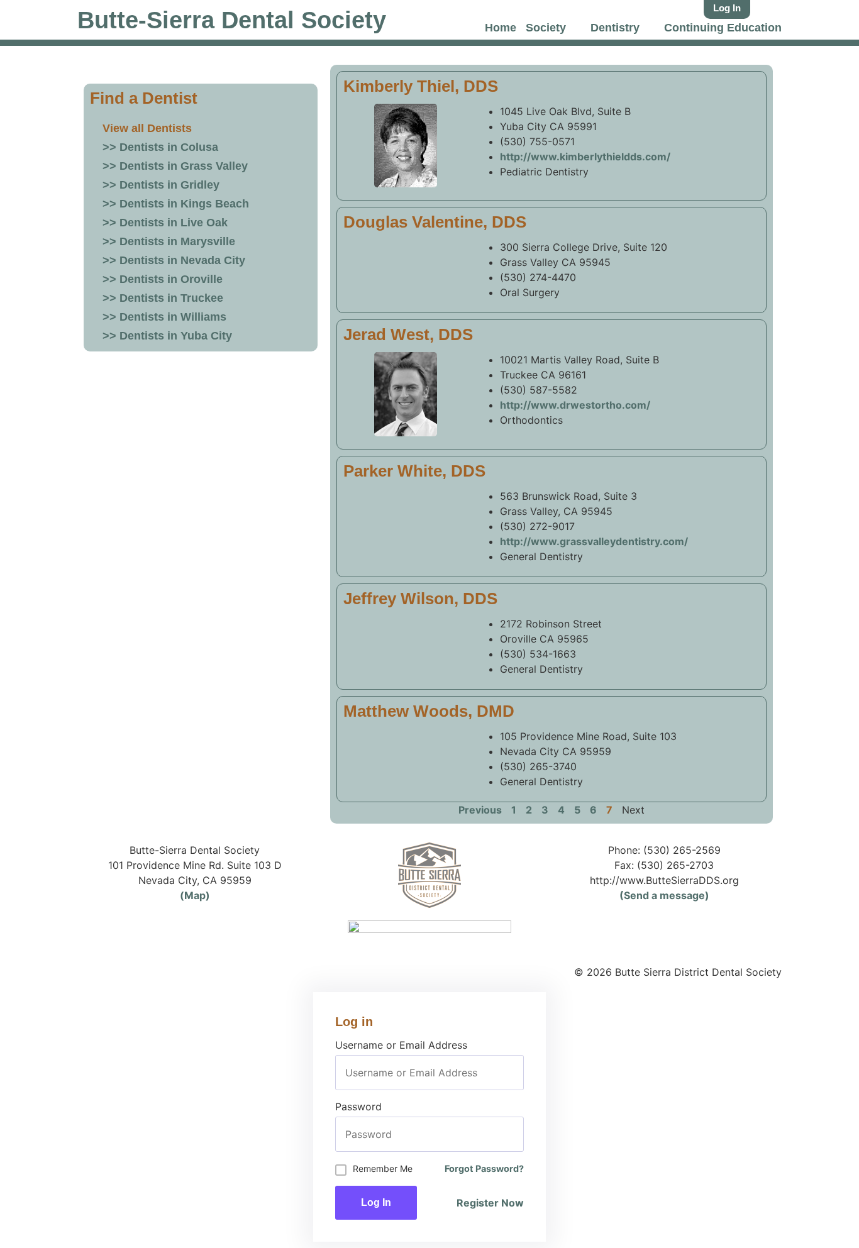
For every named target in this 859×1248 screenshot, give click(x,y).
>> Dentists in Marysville (169, 241)
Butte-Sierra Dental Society (231, 20)
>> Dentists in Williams (164, 317)
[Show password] (514, 1134)
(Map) (195, 895)
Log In (376, 1202)
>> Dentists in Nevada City (174, 260)
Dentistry (615, 27)
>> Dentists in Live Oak (165, 222)
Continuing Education (723, 27)
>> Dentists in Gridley (161, 185)
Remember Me (383, 1168)
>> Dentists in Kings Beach (176, 203)
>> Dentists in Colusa (160, 147)
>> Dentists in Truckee (163, 298)
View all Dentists (147, 128)
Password (358, 1107)
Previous (480, 809)
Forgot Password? (484, 1168)
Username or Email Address (401, 1045)
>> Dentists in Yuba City (167, 335)
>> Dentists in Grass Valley (175, 166)
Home (500, 27)
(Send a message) (664, 895)
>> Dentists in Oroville (163, 279)
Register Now (490, 1202)
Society (546, 27)
